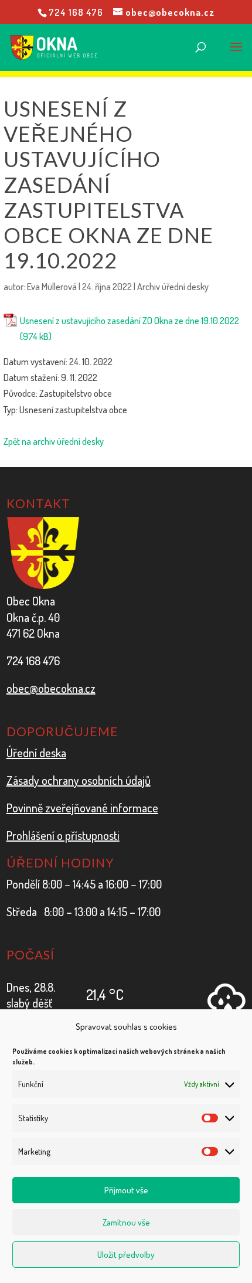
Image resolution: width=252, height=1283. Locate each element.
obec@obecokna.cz (51, 688)
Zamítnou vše (126, 1222)
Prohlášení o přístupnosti (63, 835)
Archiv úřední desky (173, 286)
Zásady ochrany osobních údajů (78, 780)
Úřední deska (36, 752)
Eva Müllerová (52, 286)
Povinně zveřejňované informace (82, 807)
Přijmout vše (126, 1190)
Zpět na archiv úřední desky (54, 441)
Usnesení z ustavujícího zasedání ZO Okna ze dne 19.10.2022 (129, 320)
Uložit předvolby (126, 1254)
